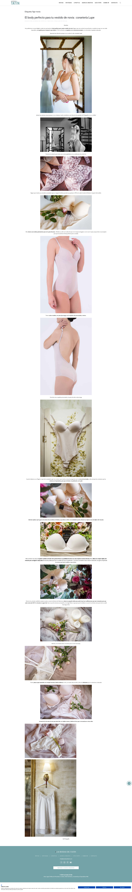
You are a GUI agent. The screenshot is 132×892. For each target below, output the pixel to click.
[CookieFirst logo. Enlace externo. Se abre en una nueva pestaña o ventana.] (1, 885)
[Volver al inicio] (15, 2)
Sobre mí (106, 2)
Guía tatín (98, 2)
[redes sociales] (61, 862)
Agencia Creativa (87, 2)
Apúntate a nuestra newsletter (66, 867)
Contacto (114, 2)
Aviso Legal (46, 876)
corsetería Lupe (78, 33)
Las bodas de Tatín (38, 21)
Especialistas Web (84, 876)
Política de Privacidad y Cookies (57, 876)
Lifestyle (77, 2)
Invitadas (69, 2)
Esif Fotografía (85, 115)
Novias (61, 2)
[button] (120, 2)
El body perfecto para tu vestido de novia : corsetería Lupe (59, 17)
